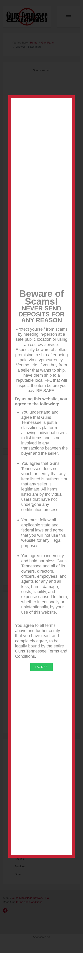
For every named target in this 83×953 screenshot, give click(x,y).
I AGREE (41, 667)
